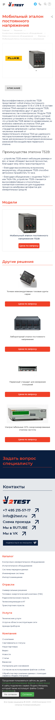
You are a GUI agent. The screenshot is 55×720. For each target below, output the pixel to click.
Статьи (5, 658)
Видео (5, 650)
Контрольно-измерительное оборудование (23, 562)
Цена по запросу (28, 245)
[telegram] (35, 4)
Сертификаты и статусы (13, 643)
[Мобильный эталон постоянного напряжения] (37, 59)
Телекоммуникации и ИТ (13, 601)
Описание (13, 88)
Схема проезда (17, 522)
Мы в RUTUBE (15, 528)
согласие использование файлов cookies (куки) (26, 683)
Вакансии (6, 662)
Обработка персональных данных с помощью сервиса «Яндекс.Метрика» (24, 674)
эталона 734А (9, 108)
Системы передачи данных (15, 569)
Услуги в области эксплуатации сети (19, 622)
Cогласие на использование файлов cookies (23, 669)
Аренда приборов (11, 626)
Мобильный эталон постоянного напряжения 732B (29, 237)
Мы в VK (10, 533)
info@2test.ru (15, 516)
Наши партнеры (10, 647)
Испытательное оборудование (17, 566)
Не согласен (10, 694)
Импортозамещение (12, 577)
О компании (8, 639)
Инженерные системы (13, 573)
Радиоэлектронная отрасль (15, 598)
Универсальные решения (14, 590)
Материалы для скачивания (15, 666)
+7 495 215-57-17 (17, 510)
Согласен (27, 694)
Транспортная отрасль (13, 605)
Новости (6, 654)
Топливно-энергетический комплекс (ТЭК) (22, 594)
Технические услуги (11, 618)
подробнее (9, 691)
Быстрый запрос (49, 4)
